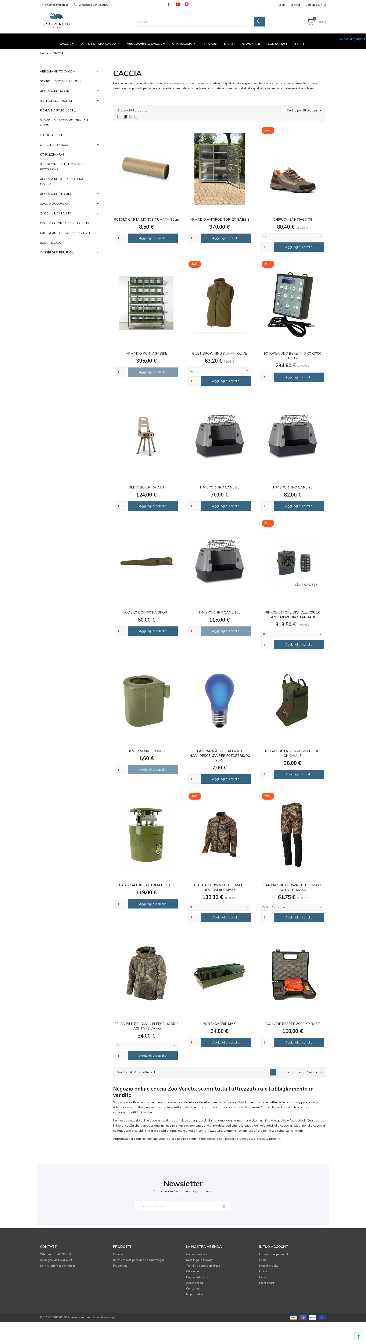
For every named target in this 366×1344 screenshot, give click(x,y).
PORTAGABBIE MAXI (219, 1023)
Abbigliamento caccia (57, 71)
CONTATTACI (277, 44)
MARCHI (229, 44)
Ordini (263, 1260)
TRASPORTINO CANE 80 (219, 487)
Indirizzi (264, 1271)
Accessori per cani (55, 194)
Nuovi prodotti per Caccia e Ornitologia (138, 1260)
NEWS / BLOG (251, 44)
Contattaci (193, 1288)
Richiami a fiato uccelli (58, 110)
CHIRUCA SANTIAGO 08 (292, 219)
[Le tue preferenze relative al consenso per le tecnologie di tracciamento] (359, 1337)
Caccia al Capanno (55, 213)
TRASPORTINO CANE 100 (219, 612)
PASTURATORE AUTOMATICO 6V (146, 885)
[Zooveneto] (56, 20)
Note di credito (269, 1265)
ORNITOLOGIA (184, 44)
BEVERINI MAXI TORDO (146, 751)
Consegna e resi (197, 1254)
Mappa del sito (195, 1294)
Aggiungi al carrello (152, 238)
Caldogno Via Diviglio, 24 (56, 1260)
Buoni (263, 1277)
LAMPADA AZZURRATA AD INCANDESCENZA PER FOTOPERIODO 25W (219, 755)
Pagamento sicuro (198, 1277)
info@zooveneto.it (56, 4)
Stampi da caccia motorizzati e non (64, 122)
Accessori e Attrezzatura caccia (61, 181)
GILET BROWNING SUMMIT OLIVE (219, 353)
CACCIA (67, 44)
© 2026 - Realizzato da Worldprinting (91, 1317)
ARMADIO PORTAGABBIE (146, 353)
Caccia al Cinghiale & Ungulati (65, 233)
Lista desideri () (316, 4)
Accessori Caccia (54, 91)
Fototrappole (51, 135)
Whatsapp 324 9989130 (93, 4)
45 (299, 1072)
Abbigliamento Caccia (146, 44)
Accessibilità (194, 1282)
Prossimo (314, 1072)
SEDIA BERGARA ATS (146, 487)
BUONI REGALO (50, 243)
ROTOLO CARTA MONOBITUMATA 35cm (146, 219)
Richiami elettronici (56, 101)
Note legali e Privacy (199, 1260)
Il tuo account (273, 1246)
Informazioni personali (273, 1254)
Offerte (300, 44)
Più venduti (120, 1265)
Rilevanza (312, 110)
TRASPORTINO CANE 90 (292, 487)
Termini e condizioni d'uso (203, 1265)
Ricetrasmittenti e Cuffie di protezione (62, 166)
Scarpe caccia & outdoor (61, 81)
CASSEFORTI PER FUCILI (57, 252)
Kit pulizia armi (52, 154)
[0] (310, 22)
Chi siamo (192, 1271)
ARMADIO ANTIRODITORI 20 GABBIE (220, 219)
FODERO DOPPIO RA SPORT (146, 612)
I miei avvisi (266, 1282)
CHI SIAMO (209, 44)
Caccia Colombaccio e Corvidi (64, 223)
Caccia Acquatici (54, 204)
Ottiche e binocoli (54, 145)
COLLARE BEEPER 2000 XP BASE (292, 1023)
